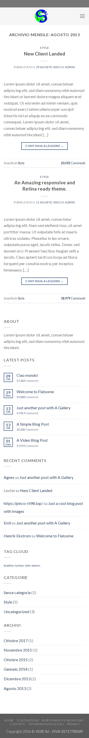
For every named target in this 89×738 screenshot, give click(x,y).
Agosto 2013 (15, 688)
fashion (19, 565)
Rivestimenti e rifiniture (63, 720)
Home (9, 720)
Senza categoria (17, 592)
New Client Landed (44, 53)
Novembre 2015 (18, 650)
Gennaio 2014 (15, 669)
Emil (7, 522)
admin (70, 67)
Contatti (17, 724)
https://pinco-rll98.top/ (23, 503)
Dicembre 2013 (17, 678)
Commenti (73, 163)
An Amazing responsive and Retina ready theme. (44, 185)
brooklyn (9, 565)
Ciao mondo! (27, 375)
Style (44, 47)
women (35, 565)
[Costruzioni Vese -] (41, 16)
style (28, 565)
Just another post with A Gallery (43, 407)
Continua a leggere (44, 146)
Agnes (9, 477)
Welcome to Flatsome (35, 391)
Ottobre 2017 (16, 640)
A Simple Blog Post (33, 424)
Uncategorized (16, 611)
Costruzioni (28, 720)
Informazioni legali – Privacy (54, 724)
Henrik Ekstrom (17, 535)
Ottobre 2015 (16, 659)
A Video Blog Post (32, 440)
